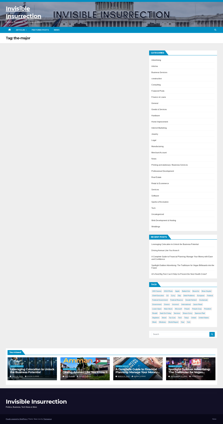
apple (177, 291)
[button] (215, 30)
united (193, 318)
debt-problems (189, 295)
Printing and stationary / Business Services (169, 165)
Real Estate (156, 177)
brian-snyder (206, 291)
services (177, 313)
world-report (173, 322)
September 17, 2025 (179, 376)
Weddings (155, 227)
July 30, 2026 (17, 376)
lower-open (156, 309)
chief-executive (158, 295)
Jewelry (154, 134)
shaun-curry (187, 313)
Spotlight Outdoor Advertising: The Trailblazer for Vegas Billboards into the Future (189, 372)
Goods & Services (159, 109)
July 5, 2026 (70, 376)
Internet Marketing (159, 128)
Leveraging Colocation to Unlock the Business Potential (175, 244)
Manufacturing (157, 146)
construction (156, 79)
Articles (21, 30)
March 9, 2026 (124, 376)
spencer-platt (200, 313)
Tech (153, 208)
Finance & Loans (158, 97)
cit (167, 295)
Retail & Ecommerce (160, 183)
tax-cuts (172, 318)
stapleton (155, 318)
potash (187, 309)
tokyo (186, 318)
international (186, 304)
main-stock (168, 309)
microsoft (178, 309)
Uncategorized (157, 214)
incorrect (175, 304)
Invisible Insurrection (36, 401)
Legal (153, 140)
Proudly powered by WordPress (16, 419)
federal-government (160, 300)
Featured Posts (40, 30)
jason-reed (197, 304)
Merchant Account (159, 153)
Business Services (159, 72)
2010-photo (168, 291)
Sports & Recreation (160, 202)
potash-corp (197, 309)
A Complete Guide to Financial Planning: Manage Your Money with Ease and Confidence (136, 372)
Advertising (156, 60)
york (188, 322)
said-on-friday (165, 313)
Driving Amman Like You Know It (165, 250)
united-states (204, 318)
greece (167, 304)
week (154, 322)
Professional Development (162, 171)
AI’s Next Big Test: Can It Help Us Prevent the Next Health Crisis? (179, 274)
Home (214, 419)
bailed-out (186, 291)
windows (162, 322)
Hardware (155, 116)
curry (173, 295)
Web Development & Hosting (163, 220)
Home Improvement (159, 122)
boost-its (196, 291)
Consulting (156, 85)
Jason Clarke (33, 376)
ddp (179, 295)
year (182, 322)
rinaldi (154, 313)
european (200, 295)
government (156, 304)
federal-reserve (176, 300)
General (154, 103)
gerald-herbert (191, 300)
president (207, 309)
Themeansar (47, 419)
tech (180, 318)
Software (155, 196)
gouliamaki (203, 300)
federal (210, 295)
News (56, 30)
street (164, 318)
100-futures (156, 291)
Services (155, 190)
